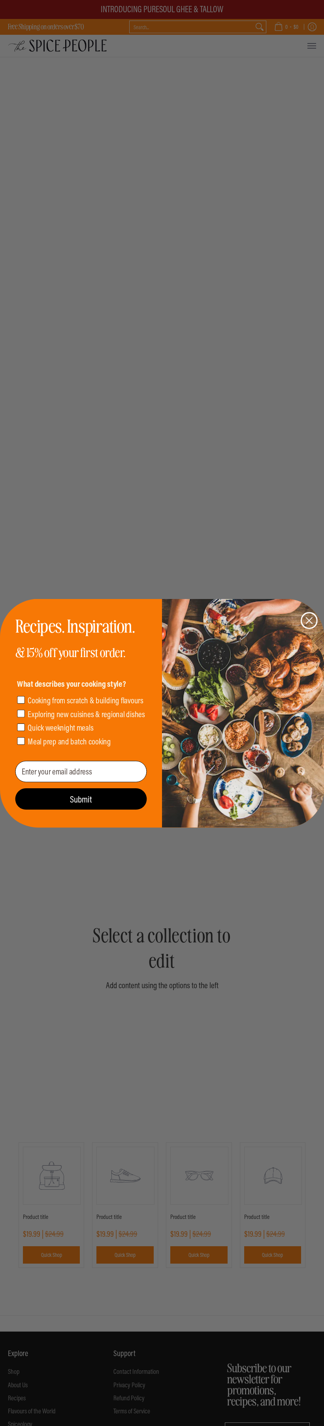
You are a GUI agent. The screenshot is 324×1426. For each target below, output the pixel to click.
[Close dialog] (309, 620)
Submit (81, 798)
